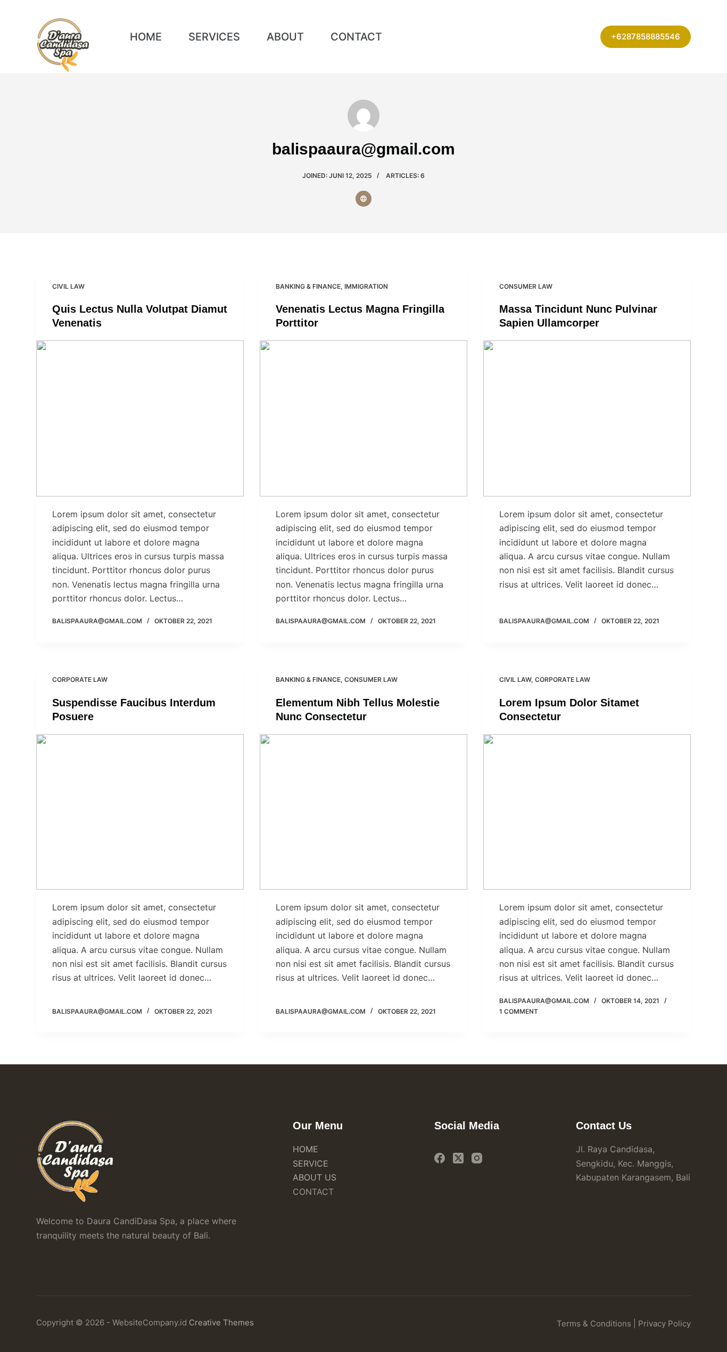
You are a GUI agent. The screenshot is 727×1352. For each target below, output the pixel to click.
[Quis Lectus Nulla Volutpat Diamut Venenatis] (140, 418)
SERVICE (310, 1163)
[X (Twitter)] (458, 1158)
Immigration (366, 286)
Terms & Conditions (594, 1323)
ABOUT (285, 36)
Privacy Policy (664, 1323)
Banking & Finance (308, 286)
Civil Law (68, 286)
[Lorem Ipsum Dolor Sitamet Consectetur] (587, 812)
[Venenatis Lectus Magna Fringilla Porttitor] (363, 418)
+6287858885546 (645, 36)
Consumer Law (525, 286)
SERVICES (214, 36)
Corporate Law (80, 679)
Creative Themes (221, 1322)
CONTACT (356, 36)
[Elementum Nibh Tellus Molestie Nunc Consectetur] (363, 812)
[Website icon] (363, 199)
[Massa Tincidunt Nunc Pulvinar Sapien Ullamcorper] (587, 418)
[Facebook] (439, 1158)
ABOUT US (314, 1177)
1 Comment (518, 1011)
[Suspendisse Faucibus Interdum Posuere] (140, 812)
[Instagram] (477, 1158)
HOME (146, 36)
